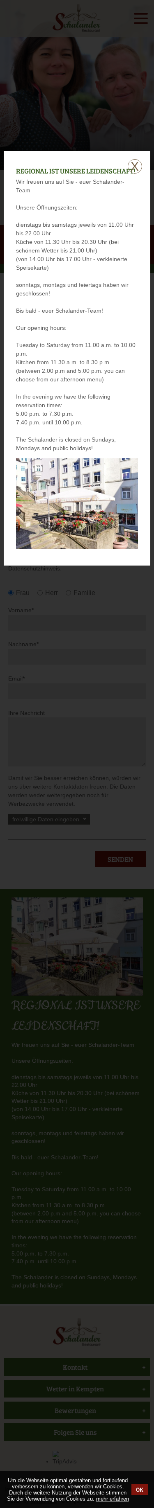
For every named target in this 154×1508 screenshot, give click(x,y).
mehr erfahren (112, 1499)
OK (139, 1489)
